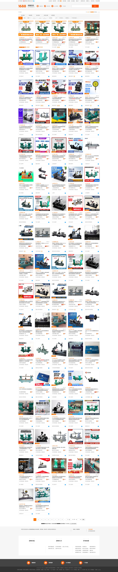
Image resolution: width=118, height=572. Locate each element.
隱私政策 (66, 567)
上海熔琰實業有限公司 (56, 187)
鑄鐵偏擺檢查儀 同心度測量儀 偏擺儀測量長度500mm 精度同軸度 (26, 361)
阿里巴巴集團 (19, 569)
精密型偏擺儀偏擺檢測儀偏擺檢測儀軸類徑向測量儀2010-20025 (42, 506)
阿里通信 (75, 569)
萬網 (78, 569)
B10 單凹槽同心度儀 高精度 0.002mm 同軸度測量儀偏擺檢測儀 (58, 98)
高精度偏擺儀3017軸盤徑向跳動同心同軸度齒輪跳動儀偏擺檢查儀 (58, 40)
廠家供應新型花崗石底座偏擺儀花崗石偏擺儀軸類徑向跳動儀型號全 (58, 215)
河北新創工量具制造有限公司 (23, 71)
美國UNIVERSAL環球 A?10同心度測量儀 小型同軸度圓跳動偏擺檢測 (25, 215)
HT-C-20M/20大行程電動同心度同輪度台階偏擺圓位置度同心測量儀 (58, 361)
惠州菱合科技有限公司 (39, 479)
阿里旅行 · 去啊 (55, 569)
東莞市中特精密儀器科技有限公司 (39, 275)
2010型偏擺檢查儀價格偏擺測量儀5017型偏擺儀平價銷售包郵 (92, 40)
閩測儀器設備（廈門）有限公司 (72, 246)
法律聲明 (58, 567)
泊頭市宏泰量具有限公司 (72, 479)
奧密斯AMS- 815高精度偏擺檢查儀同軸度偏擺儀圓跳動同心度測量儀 (92, 215)
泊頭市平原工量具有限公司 (39, 71)
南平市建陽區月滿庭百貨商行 (72, 187)
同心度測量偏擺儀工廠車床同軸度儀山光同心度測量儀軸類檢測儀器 (58, 419)
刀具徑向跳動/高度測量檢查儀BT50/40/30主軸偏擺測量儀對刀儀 (25, 477)
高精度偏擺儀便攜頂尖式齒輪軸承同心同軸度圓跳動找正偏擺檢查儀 (75, 156)
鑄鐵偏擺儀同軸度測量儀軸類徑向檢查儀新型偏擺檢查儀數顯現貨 (42, 69)
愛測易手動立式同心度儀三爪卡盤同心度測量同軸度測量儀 (75, 98)
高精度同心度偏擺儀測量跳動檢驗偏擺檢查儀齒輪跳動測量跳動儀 (91, 127)
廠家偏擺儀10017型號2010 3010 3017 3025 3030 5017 (42, 244)
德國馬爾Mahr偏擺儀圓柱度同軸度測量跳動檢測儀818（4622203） (25, 506)
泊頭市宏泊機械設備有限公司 (89, 42)
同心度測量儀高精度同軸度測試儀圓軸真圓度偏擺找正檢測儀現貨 (75, 127)
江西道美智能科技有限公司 (56, 362)
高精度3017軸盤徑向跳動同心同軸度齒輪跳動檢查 (42, 40)
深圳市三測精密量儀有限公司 (89, 362)
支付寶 (83, 569)
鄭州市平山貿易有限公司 (56, 450)
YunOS (71, 569)
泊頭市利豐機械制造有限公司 (72, 421)
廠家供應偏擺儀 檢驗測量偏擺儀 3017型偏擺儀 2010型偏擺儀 (26, 273)
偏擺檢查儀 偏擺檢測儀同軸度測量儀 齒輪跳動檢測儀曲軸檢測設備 (75, 419)
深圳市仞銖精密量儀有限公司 (56, 246)
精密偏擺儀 (28, 43)
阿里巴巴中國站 (32, 569)
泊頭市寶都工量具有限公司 (23, 275)
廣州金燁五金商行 (22, 450)
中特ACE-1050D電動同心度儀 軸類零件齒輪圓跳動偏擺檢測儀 (42, 273)
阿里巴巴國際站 (26, 569)
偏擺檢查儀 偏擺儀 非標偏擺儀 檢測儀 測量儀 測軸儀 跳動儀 (91, 477)
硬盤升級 (91, 550)
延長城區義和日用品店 (86, 552)
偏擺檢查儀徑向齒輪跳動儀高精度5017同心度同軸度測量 (42, 156)
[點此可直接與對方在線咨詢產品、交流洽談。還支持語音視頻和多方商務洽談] (98, 47)
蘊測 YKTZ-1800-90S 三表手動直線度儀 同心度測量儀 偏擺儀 (92, 156)
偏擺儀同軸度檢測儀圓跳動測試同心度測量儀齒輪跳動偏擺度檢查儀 (25, 244)
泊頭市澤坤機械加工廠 (23, 421)
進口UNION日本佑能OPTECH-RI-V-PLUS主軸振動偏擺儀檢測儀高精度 (42, 390)
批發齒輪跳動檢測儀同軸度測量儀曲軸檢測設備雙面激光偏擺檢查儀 (42, 215)
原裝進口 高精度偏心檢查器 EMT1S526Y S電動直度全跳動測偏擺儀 (59, 244)
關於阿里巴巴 (71, 567)
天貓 (45, 569)
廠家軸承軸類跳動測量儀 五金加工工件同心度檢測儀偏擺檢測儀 (25, 419)
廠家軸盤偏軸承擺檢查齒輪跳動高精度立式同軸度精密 (25, 40)
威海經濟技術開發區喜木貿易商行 (56, 158)
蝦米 (64, 569)
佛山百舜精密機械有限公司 (39, 362)
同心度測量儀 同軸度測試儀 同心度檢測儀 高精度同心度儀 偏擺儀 (42, 448)
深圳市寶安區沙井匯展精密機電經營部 (23, 217)
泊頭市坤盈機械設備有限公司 (89, 450)
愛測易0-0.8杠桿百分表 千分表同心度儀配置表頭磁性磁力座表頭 (92, 98)
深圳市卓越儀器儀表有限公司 (89, 217)
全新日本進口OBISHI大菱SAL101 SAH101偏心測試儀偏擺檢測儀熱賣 (42, 127)
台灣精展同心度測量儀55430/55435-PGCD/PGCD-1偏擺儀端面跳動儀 (42, 186)
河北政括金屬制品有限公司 (39, 421)
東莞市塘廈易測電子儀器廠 (56, 71)
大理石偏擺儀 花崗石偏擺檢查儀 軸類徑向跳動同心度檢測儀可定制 (75, 69)
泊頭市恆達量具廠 (39, 508)
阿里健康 (92, 569)
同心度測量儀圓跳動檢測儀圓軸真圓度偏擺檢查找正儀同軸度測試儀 (25, 127)
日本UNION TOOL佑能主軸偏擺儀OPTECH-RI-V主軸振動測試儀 (92, 361)
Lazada (99, 569)
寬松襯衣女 (84, 546)
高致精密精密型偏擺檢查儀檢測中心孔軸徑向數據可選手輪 (91, 390)
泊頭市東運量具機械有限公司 (89, 479)
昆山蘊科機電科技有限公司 (89, 158)
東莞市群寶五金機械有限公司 (39, 187)
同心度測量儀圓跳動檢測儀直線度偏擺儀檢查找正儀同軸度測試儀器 (58, 186)
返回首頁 (68, 523)
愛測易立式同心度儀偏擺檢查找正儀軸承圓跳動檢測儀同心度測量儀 (25, 98)
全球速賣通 (38, 569)
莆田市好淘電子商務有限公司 (95, 548)
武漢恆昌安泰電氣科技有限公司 (88, 550)
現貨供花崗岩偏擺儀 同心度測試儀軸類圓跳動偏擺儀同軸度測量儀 (75, 361)
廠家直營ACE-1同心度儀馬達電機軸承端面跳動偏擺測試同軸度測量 (91, 69)
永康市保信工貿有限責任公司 (53, 548)
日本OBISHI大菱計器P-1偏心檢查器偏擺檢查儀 (58, 448)
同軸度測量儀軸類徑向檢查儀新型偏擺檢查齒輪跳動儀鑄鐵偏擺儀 (91, 448)
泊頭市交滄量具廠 (22, 362)
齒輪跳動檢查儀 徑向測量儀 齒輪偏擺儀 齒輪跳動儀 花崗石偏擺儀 (26, 69)
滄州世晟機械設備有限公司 (89, 246)
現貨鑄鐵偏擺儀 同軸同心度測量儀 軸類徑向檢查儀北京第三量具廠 (75, 215)
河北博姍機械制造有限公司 (23, 42)
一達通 (96, 569)
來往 (86, 569)
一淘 (51, 569)
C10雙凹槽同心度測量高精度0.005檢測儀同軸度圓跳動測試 (42, 98)
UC (80, 569)
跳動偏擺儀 (46, 43)
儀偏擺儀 (78, 529)
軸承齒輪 (24, 43)
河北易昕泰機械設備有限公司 (89, 129)
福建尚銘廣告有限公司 (94, 546)
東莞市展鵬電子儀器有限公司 (72, 158)
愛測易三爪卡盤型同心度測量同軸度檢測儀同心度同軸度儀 (58, 69)
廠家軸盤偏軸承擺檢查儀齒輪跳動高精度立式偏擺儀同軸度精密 (75, 40)
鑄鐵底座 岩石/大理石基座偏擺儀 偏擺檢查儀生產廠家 (91, 244)
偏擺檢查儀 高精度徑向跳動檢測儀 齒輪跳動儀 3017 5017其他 (92, 419)
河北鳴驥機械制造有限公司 (56, 479)
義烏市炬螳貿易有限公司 (23, 158)
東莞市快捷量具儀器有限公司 (72, 71)
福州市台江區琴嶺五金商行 (89, 421)
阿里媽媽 (60, 569)
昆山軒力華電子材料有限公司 (23, 508)
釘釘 (89, 569)
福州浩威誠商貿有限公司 (89, 333)
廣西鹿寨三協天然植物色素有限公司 (81, 552)
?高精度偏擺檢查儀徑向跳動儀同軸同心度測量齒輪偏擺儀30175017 (92, 186)
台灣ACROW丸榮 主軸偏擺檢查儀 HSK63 (92, 331)
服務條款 (62, 567)
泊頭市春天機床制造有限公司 (39, 217)
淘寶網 (42, 569)
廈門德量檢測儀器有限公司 (23, 246)
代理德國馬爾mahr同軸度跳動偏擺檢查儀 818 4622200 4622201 (42, 477)
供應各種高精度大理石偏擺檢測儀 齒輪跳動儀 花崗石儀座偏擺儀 (58, 477)
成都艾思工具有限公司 (23, 479)
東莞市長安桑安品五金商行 (39, 158)
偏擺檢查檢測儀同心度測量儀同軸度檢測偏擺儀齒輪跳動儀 (75, 477)
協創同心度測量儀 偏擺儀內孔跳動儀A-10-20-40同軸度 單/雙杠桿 (25, 186)
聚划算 (48, 569)
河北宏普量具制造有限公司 (72, 362)
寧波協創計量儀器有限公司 (23, 187)
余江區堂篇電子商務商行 (89, 187)
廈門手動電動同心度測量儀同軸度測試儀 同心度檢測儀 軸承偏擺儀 (75, 244)
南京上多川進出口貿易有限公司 (68, 546)
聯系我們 (76, 567)
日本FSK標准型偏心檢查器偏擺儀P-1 (26, 389)
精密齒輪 (20, 43)
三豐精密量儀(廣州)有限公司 (72, 129)
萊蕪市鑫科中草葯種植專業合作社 (96, 552)
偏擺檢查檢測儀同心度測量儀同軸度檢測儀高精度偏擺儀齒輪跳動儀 (58, 156)
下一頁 (68, 519)
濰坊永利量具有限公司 (39, 450)
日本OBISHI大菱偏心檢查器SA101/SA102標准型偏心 (75, 448)
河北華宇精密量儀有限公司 (56, 129)
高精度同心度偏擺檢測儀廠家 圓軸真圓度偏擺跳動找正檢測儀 (42, 419)
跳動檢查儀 (42, 43)
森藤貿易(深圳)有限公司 (72, 450)
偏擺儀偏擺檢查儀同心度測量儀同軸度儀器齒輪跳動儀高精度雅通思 (58, 390)
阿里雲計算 (67, 569)
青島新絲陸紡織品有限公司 (80, 546)
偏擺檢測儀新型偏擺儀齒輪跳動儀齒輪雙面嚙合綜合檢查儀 (58, 127)
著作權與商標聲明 (52, 567)
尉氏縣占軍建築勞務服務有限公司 (81, 550)
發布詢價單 (90, 529)
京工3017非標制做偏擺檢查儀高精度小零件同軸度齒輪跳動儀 (75, 390)
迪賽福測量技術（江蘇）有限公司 (23, 129)
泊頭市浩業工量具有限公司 (39, 246)
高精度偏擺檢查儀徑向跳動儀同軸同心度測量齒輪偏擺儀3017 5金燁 (25, 156)
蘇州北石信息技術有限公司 (87, 548)
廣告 (32, 40)
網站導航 (80, 567)
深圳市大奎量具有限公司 (56, 421)
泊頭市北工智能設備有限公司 (72, 217)
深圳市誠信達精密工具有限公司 (39, 129)
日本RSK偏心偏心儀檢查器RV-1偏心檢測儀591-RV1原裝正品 (42, 361)
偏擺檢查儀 (38, 43)
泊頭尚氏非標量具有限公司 (56, 217)
